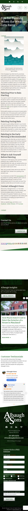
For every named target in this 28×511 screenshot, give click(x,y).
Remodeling (8, 478)
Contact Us (21, 231)
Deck (14, 476)
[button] (27, 298)
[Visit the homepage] (14, 418)
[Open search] (25, 7)
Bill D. (9, 385)
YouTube (20, 203)
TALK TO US (9, 499)
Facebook (3, 203)
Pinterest (13, 203)
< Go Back (3, 35)
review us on (10, 380)
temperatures (20, 176)
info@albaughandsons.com (14, 438)
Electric (22, 478)
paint (20, 79)
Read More (5, 337)
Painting (22, 476)
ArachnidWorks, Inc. (16, 509)
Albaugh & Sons (11, 371)
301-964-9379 (14, 435)
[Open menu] (20, 7)
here (11, 202)
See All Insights (8, 296)
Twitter (8, 203)
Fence (7, 476)
